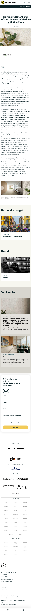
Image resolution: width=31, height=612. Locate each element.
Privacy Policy (4, 604)
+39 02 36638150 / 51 (7, 579)
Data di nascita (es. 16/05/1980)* (12, 415)
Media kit (3, 587)
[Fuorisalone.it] (9, 2)
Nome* (4, 395)
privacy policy (16, 423)
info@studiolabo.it (7, 581)
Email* (4, 408)
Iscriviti (15, 427)
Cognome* (6, 402)
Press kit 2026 (4, 589)
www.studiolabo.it (7, 583)
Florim (3, 67)
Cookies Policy (12, 604)
